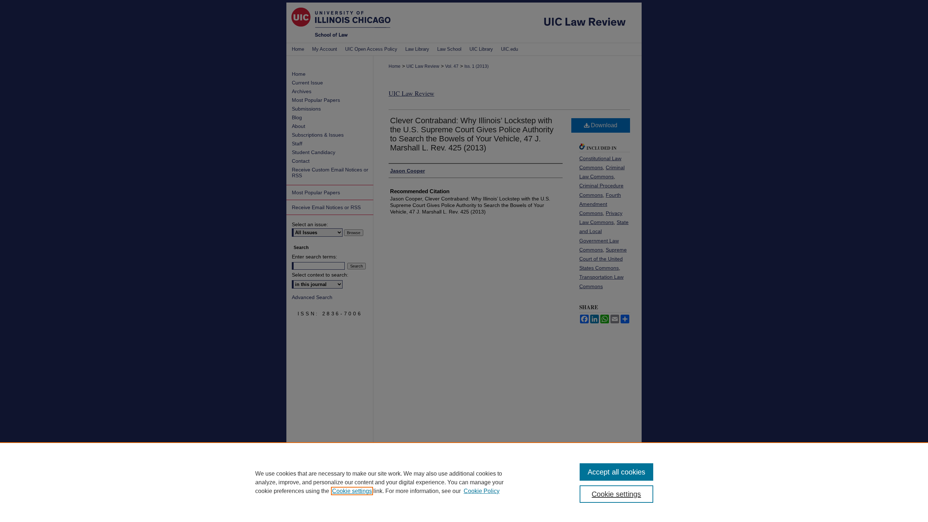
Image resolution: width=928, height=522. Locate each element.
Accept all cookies (616, 472)
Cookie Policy (482, 491)
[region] (464, 482)
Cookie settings (352, 491)
